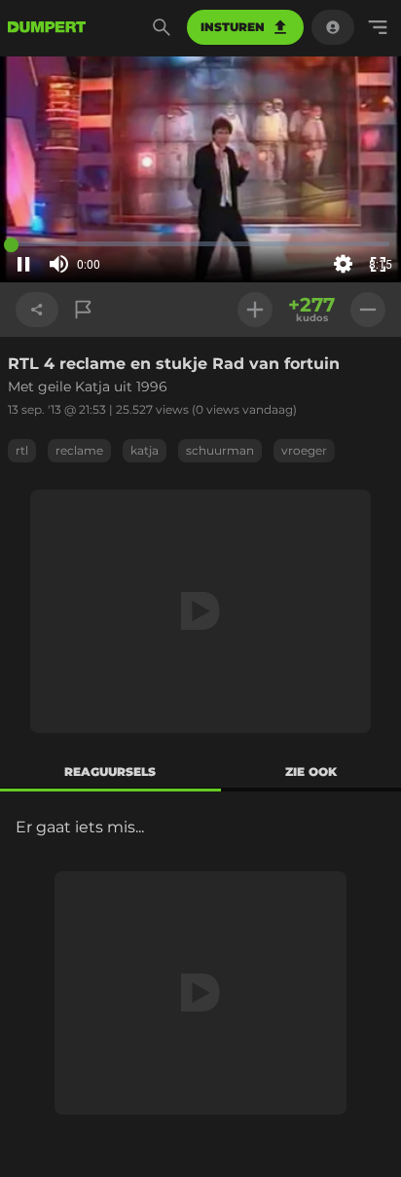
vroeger (304, 450)
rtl (22, 450)
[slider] (115, 265)
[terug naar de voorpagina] (47, 27)
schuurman (220, 450)
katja (144, 450)
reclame (79, 450)
